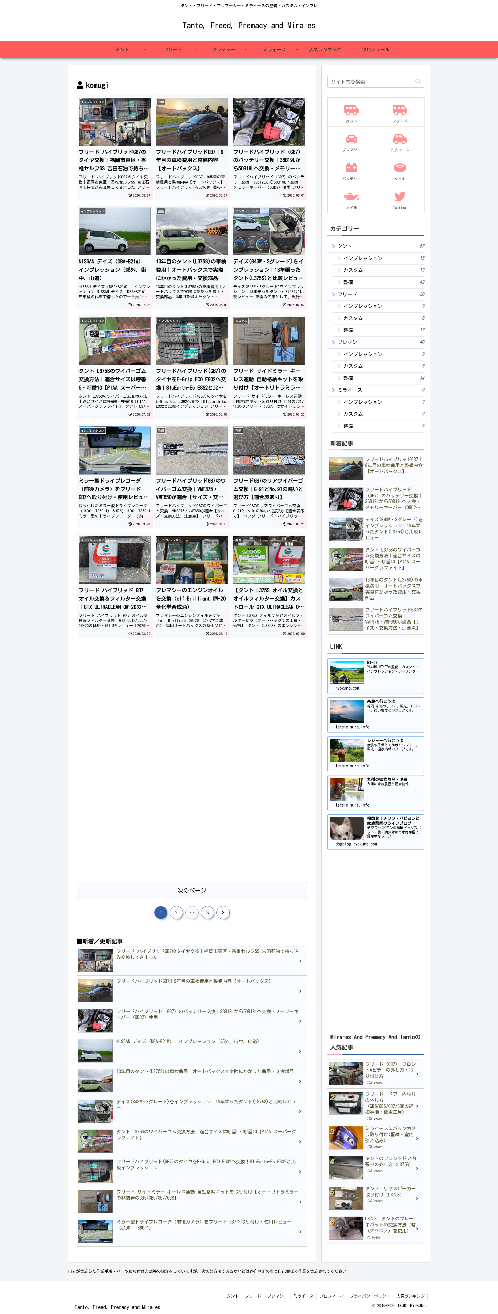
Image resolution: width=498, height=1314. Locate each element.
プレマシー (277, 1296)
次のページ (192, 890)
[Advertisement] (192, 693)
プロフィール (332, 1296)
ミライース (303, 1296)
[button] (418, 81)
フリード (253, 1296)
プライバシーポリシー (370, 1296)
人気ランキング (410, 1296)
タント (233, 1296)
